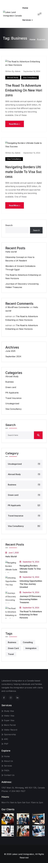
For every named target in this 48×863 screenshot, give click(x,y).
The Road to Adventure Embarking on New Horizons (23, 90)
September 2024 (13, 356)
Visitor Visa (9, 715)
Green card (10, 387)
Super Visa (9, 720)
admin (17, 71)
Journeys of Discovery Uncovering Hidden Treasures (30, 599)
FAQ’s (6, 770)
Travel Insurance (13, 398)
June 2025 (10, 351)
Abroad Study (12, 77)
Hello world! (11, 252)
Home (25, 8)
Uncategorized (12, 403)
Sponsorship (10, 734)
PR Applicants (12, 392)
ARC (6, 739)
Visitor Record (10, 729)
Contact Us (9, 775)
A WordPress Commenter (17, 307)
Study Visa (9, 711)
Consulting (28, 642)
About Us (8, 761)
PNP (6, 744)
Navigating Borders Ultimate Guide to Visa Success (23, 172)
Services (26, 20)
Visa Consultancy (30, 77)
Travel (11, 654)
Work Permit (10, 725)
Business (9, 382)
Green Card (13, 648)
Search (9, 225)
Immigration (30, 648)
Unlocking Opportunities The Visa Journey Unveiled (31, 584)
